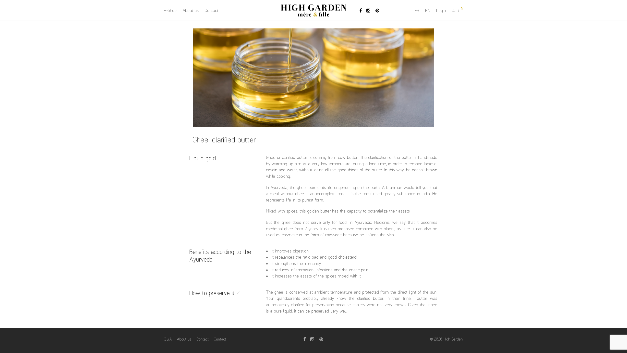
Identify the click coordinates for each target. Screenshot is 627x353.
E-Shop (170, 10)
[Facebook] (360, 10)
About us (191, 10)
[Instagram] (368, 10)
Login (441, 10)
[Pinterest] (377, 10)
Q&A (168, 339)
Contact (211, 10)
